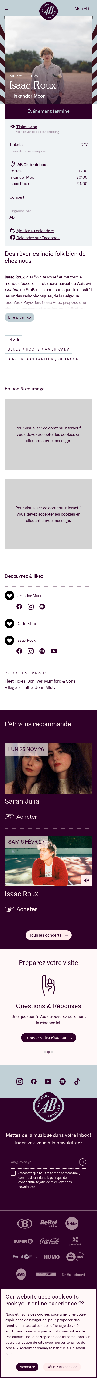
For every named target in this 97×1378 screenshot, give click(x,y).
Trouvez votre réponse (46, 1037)
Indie (14, 339)
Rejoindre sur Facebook (38, 237)
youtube (48, 1081)
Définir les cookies (62, 1366)
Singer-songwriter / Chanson (43, 359)
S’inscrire (82, 1162)
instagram (19, 1081)
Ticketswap (26, 126)
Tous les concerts (45, 935)
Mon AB (82, 8)
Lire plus (16, 317)
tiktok (77, 1081)
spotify (62, 1081)
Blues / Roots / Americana (39, 349)
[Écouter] (86, 880)
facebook (34, 1081)
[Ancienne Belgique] (48, 11)
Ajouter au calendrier (35, 230)
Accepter (27, 1366)
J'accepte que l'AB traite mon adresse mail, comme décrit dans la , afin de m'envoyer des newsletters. (49, 1180)
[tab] (45, 1052)
